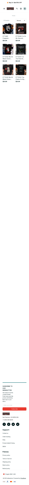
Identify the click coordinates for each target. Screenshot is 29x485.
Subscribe (14, 409)
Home (13, 15)
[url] (23, 478)
